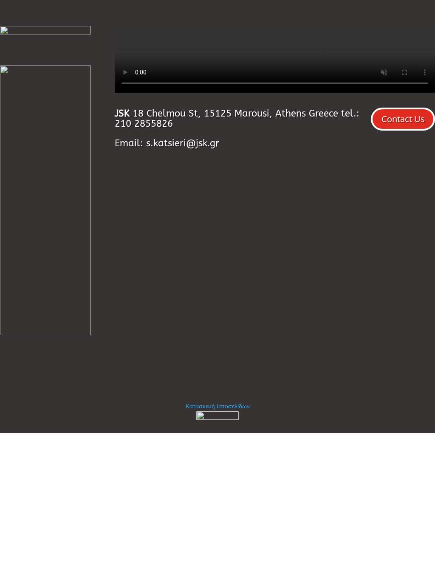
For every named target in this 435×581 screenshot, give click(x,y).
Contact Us (403, 119)
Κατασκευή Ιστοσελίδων (218, 406)
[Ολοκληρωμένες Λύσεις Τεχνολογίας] (217, 417)
